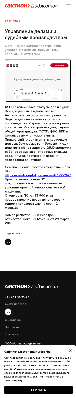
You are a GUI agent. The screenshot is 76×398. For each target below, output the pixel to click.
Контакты (11, 334)
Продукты (12, 327)
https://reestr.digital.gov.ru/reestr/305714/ (38, 175)
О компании (13, 320)
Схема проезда (15, 304)
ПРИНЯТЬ (38, 390)
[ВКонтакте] (8, 242)
